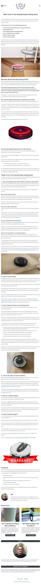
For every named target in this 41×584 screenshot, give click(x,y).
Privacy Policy (20, 578)
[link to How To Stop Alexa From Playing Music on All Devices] (10, 515)
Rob (12, 494)
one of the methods (23, 437)
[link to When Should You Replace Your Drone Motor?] (31, 515)
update (9, 401)
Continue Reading (10, 535)
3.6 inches (37, 284)
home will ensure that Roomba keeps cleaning (25, 249)
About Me (26, 578)
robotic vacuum (30, 81)
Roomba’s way (18, 222)
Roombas (16, 155)
